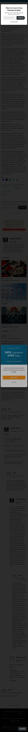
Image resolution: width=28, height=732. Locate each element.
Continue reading (14, 21)
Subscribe (20, 18)
